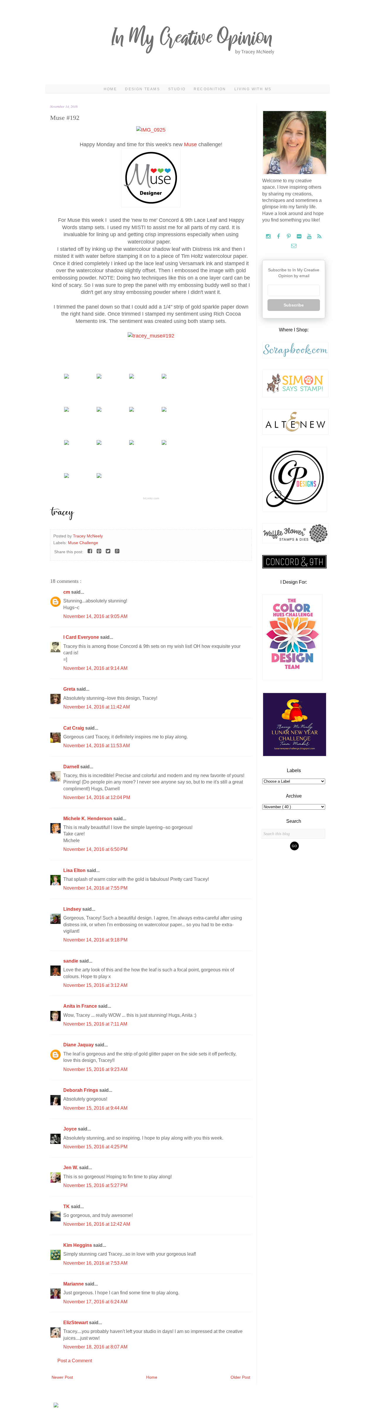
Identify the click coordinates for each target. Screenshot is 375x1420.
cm (67, 592)
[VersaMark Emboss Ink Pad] (99, 410)
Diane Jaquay (79, 1044)
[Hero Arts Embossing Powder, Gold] (131, 410)
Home (110, 89)
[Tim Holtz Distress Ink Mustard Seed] (66, 443)
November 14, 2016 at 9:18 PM (95, 939)
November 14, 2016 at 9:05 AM (95, 616)
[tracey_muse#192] (151, 336)
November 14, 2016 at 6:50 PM (95, 849)
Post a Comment (74, 1360)
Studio (176, 89)
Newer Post (62, 1377)
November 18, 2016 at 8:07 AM (95, 1346)
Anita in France (80, 1006)
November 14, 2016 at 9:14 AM (95, 668)
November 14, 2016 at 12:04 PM (96, 797)
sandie (71, 960)
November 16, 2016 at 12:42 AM (96, 1224)
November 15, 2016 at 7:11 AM (95, 1023)
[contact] (293, 246)
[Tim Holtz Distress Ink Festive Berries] (66, 476)
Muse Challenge (83, 542)
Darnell (71, 766)
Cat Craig (74, 728)
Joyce (70, 1128)
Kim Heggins (78, 1245)
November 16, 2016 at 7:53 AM (95, 1263)
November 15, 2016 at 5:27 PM (95, 1185)
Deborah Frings (81, 1090)
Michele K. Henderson (88, 818)
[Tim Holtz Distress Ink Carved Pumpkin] (131, 443)
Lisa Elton (75, 870)
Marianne (74, 1283)
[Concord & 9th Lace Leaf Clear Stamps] (66, 377)
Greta (69, 689)
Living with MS (253, 89)
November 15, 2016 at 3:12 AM (95, 985)
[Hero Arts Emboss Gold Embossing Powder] (164, 410)
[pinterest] (289, 236)
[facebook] (279, 236)
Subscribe (294, 305)
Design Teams (142, 89)
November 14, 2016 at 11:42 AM (96, 706)
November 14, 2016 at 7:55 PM (95, 888)
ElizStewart (76, 1322)
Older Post (240, 1377)
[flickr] (299, 236)
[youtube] (310, 236)
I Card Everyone (81, 637)
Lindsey (72, 909)
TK (67, 1206)
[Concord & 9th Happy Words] (131, 377)
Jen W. (71, 1167)
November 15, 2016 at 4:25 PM (95, 1146)
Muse (190, 144)
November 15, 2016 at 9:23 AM (95, 1069)
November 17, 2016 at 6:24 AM (95, 1301)
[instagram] (269, 236)
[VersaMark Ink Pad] (66, 410)
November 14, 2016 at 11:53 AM (96, 745)
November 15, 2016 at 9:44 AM (95, 1108)
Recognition (210, 89)
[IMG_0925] (151, 130)
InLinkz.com (151, 498)
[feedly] (319, 236)
